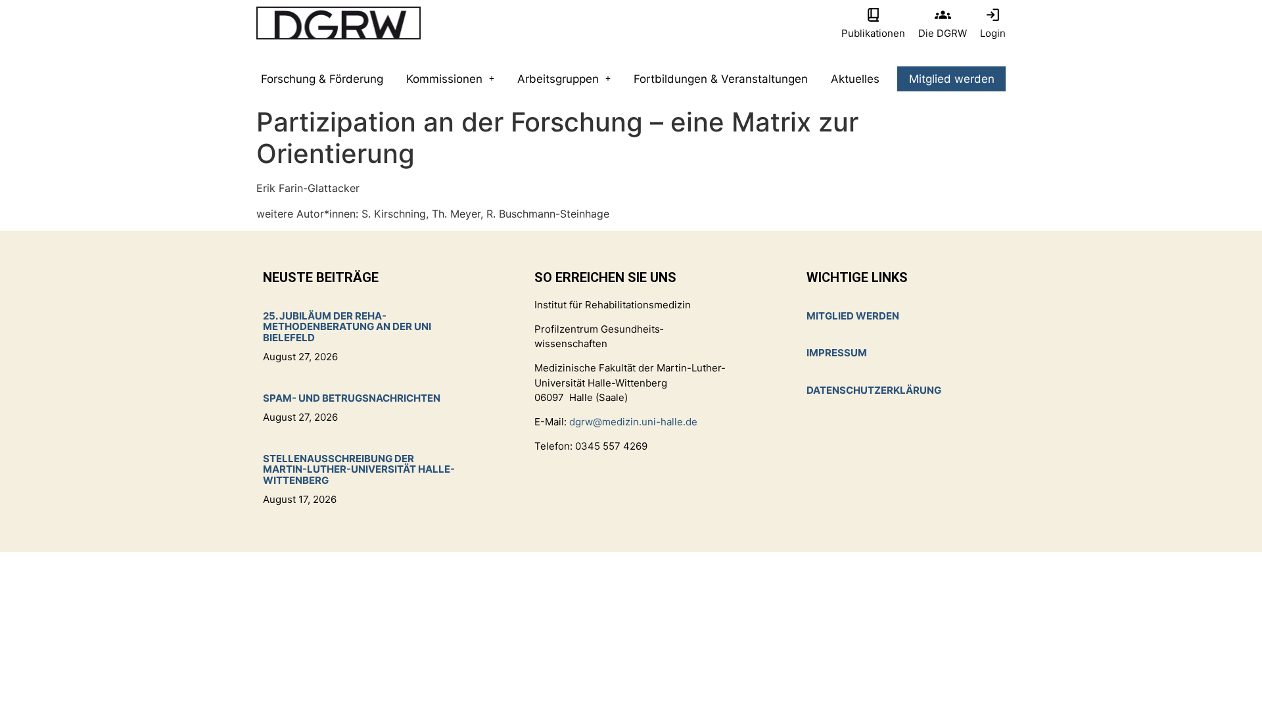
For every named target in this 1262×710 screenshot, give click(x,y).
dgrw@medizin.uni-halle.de (633, 421)
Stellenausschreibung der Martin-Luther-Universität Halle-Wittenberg (359, 469)
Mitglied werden (951, 78)
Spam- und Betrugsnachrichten (351, 398)
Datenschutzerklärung (873, 390)
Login (993, 33)
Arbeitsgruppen (558, 78)
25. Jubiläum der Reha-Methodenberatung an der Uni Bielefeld (347, 327)
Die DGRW (942, 33)
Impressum (836, 352)
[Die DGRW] (943, 15)
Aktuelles (855, 78)
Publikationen (873, 33)
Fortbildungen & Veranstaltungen (721, 78)
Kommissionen (444, 78)
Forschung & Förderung (322, 78)
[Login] (993, 15)
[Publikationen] (873, 15)
